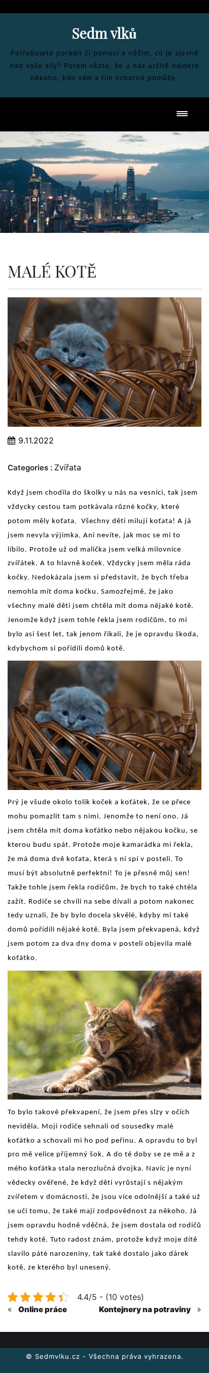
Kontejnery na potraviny (145, 1309)
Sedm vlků (104, 32)
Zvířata (67, 467)
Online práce (42, 1309)
